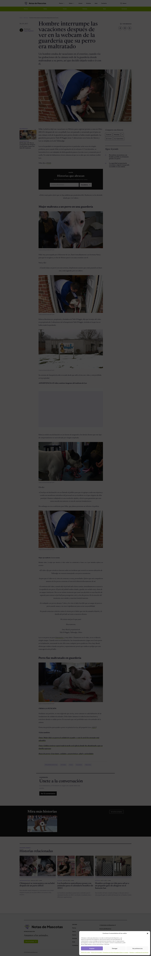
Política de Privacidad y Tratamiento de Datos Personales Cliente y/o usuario (109, 952)
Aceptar (91, 948)
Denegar (114, 948)
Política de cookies (85, 952)
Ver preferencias (137, 948)
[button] (147, 933)
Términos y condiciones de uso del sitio (138, 952)
